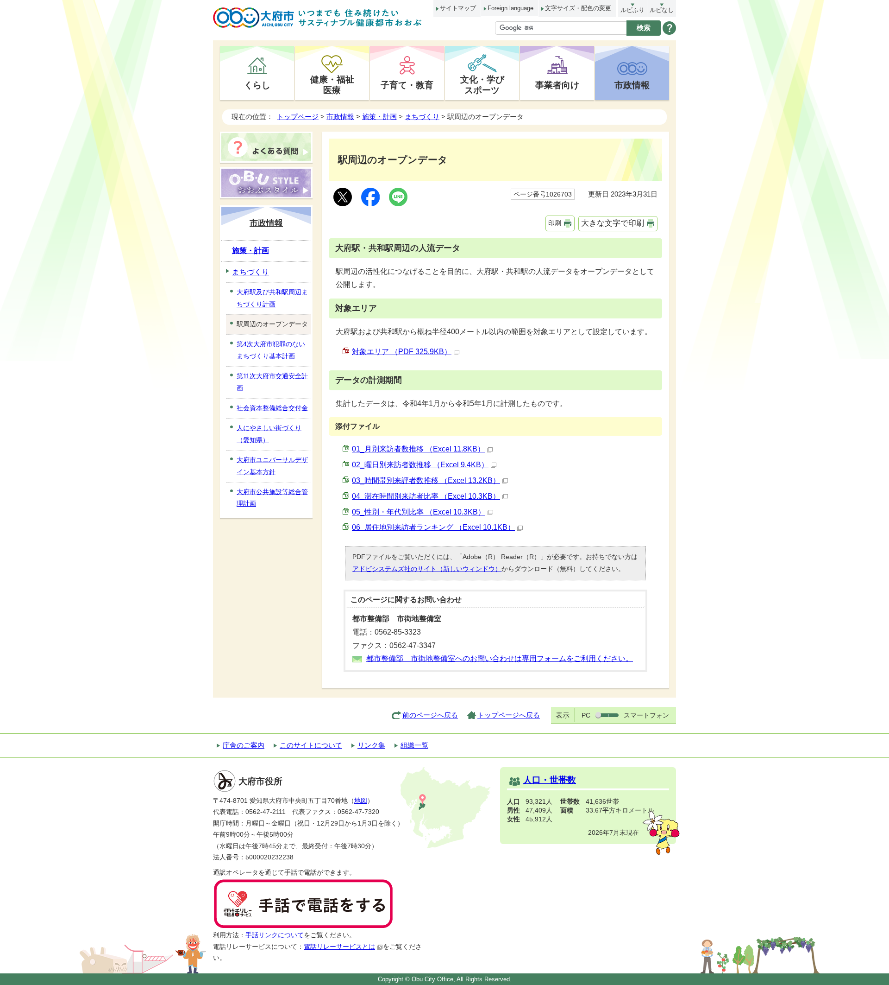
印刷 (554, 223)
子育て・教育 (407, 85)
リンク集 (371, 745)
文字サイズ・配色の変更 (578, 8)
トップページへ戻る (508, 715)
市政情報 (632, 85)
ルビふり (632, 9)
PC (586, 715)
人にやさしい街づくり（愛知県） (269, 434)
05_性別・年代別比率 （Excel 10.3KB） (418, 512)
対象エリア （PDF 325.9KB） (401, 352)
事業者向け (557, 85)
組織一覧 (414, 745)
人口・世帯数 (549, 780)
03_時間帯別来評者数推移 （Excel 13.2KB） (426, 480)
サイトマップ (458, 8)
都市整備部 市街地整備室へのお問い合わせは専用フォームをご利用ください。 (499, 658)
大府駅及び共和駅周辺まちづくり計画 (272, 298)
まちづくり (422, 117)
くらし (257, 85)
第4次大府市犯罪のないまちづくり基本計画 (271, 350)
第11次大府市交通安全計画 (272, 382)
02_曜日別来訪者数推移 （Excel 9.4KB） (420, 465)
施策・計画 (379, 117)
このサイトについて (311, 745)
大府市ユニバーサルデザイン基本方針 (272, 466)
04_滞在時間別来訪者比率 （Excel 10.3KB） (426, 496)
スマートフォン (646, 715)
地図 (360, 800)
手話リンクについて (274, 935)
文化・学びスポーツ (482, 84)
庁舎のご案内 (243, 745)
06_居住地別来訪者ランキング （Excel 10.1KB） (433, 527)
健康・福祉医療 (332, 84)
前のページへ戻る (430, 715)
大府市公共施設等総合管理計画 (272, 498)
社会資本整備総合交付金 (272, 408)
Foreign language (510, 8)
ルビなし (662, 9)
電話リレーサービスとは (339, 946)
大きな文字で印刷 (612, 223)
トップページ (298, 117)
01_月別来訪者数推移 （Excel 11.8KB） (418, 449)
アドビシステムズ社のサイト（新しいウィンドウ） (426, 568)
